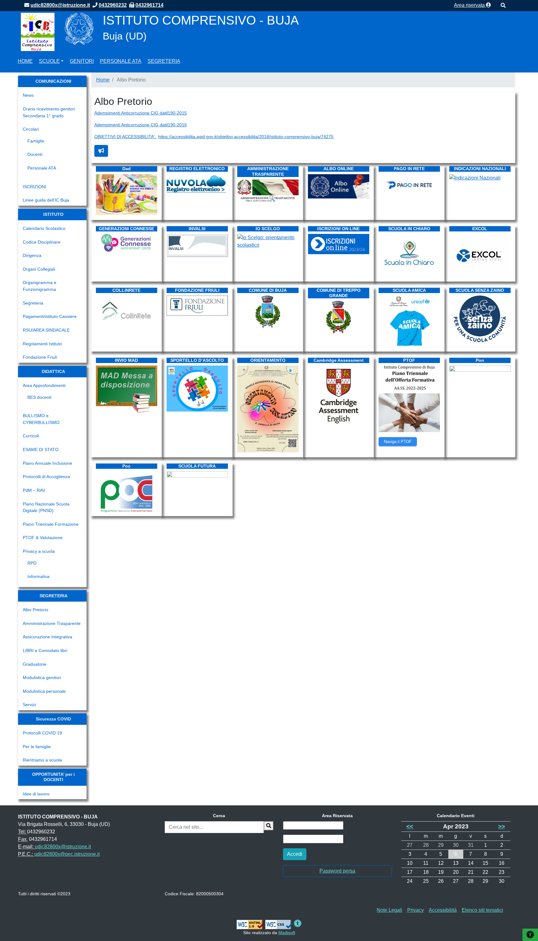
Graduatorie (34, 664)
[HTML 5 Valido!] (250, 924)
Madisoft (286, 932)
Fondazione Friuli (40, 357)
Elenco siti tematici (482, 910)
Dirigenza (32, 255)
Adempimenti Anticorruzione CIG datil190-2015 (140, 112)
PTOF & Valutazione (43, 537)
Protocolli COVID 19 (42, 732)
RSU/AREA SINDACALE (46, 330)
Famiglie (35, 140)
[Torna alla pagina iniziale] (37, 31)
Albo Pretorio (35, 609)
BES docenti (39, 397)
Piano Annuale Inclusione (47, 463)
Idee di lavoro (36, 793)
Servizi (29, 704)
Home (25, 61)
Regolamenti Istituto (42, 343)
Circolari (31, 129)
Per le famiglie (37, 746)
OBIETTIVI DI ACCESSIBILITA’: (125, 136)
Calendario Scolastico (44, 228)
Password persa (337, 870)
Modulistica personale (44, 691)
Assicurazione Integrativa (47, 636)
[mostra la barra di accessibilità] (530, 935)
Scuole (49, 61)
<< (409, 826)
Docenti (34, 154)
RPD (31, 563)
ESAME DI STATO (41, 449)
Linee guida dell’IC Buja (46, 200)
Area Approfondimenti (44, 385)
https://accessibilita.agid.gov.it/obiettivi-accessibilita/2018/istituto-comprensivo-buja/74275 (245, 136)
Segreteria (164, 61)
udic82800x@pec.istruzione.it (67, 854)
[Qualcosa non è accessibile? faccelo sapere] (101, 151)
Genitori (82, 61)
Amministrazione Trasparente (52, 623)
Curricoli (31, 435)
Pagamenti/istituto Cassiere (50, 316)
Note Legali (389, 910)
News (28, 95)
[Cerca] (269, 826)
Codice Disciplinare (41, 242)
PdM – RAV (34, 490)
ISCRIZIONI (34, 186)
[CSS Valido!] (279, 924)
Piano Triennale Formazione (50, 524)
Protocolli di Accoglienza (46, 476)
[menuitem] (25, 60)
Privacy (415, 910)
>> (501, 826)
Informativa (38, 576)
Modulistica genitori (42, 677)
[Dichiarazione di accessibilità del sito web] (297, 924)
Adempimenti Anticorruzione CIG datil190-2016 (140, 124)
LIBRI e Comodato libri (45, 650)
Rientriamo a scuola (42, 759)
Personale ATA (120, 61)
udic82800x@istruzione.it (63, 846)
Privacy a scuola (39, 551)
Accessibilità (443, 910)
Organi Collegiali (39, 269)
